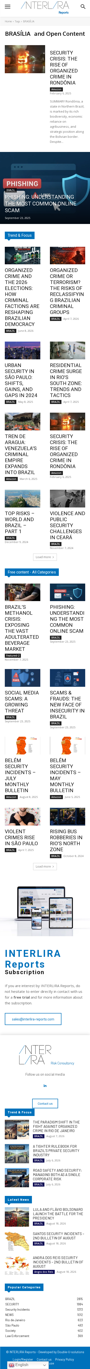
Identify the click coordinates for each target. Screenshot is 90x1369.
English (21, 1365)
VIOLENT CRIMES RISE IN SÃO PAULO (21, 837)
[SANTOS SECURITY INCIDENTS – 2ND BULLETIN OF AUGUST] (17, 1241)
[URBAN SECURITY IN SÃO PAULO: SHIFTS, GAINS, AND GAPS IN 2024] (22, 350)
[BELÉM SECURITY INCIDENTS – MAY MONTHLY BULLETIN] (67, 745)
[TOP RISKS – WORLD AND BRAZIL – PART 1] (22, 498)
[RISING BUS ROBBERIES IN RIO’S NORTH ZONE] (67, 817)
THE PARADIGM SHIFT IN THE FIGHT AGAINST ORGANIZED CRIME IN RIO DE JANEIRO (56, 1126)
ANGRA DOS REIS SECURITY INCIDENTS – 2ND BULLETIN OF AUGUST (58, 1261)
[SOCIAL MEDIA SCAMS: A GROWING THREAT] (22, 678)
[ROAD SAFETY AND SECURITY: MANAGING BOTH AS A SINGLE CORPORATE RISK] (17, 1177)
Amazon (56, 89)
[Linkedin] (45, 1085)
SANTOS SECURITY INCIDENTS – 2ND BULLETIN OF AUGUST (58, 1235)
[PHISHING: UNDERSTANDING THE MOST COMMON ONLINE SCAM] (45, 188)
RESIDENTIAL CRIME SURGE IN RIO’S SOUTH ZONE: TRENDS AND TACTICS (66, 380)
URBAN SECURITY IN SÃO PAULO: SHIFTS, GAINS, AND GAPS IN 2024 (21, 380)
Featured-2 (12, 655)
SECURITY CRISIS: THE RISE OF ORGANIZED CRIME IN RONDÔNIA (64, 68)
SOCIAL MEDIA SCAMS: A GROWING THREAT (22, 702)
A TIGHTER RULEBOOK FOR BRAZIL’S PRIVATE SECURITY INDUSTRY (56, 1150)
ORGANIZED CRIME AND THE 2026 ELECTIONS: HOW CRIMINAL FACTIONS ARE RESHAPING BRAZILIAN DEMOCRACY (22, 297)
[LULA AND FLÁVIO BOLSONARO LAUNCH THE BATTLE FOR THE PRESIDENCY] (17, 1216)
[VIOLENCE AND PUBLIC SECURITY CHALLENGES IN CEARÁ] (67, 498)
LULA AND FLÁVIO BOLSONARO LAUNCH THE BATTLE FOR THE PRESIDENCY (58, 1213)
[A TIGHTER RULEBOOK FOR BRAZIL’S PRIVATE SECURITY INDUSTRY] (17, 1153)
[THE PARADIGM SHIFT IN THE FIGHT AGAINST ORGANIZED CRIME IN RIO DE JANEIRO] (17, 1129)
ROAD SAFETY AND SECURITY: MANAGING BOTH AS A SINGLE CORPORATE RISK (57, 1174)
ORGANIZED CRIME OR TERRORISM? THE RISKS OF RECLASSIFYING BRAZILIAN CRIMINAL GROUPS (67, 291)
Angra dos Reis (43, 1271)
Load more (43, 557)
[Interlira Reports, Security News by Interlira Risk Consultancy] (45, 7)
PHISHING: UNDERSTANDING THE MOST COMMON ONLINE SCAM (67, 619)
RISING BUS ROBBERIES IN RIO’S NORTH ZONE (66, 840)
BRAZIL (10, 190)
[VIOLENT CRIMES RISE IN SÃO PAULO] (22, 817)
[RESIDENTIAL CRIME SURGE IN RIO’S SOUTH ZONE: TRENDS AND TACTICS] (67, 350)
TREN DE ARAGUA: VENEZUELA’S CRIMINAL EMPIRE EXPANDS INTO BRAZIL (21, 454)
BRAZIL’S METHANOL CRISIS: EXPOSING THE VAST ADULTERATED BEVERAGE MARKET (22, 628)
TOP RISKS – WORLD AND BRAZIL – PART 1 (20, 522)
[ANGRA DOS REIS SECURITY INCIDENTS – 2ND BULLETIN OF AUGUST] (17, 1265)
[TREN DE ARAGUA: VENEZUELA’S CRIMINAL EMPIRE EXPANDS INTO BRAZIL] (22, 421)
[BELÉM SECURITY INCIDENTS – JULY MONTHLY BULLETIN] (22, 745)
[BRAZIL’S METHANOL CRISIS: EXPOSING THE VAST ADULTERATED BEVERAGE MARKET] (22, 592)
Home (8, 21)
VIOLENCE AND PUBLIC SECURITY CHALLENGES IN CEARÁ (67, 525)
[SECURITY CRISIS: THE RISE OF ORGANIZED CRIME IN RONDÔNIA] (25, 59)
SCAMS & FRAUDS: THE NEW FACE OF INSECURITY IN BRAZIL (67, 705)
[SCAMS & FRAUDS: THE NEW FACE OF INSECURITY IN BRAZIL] (67, 678)
